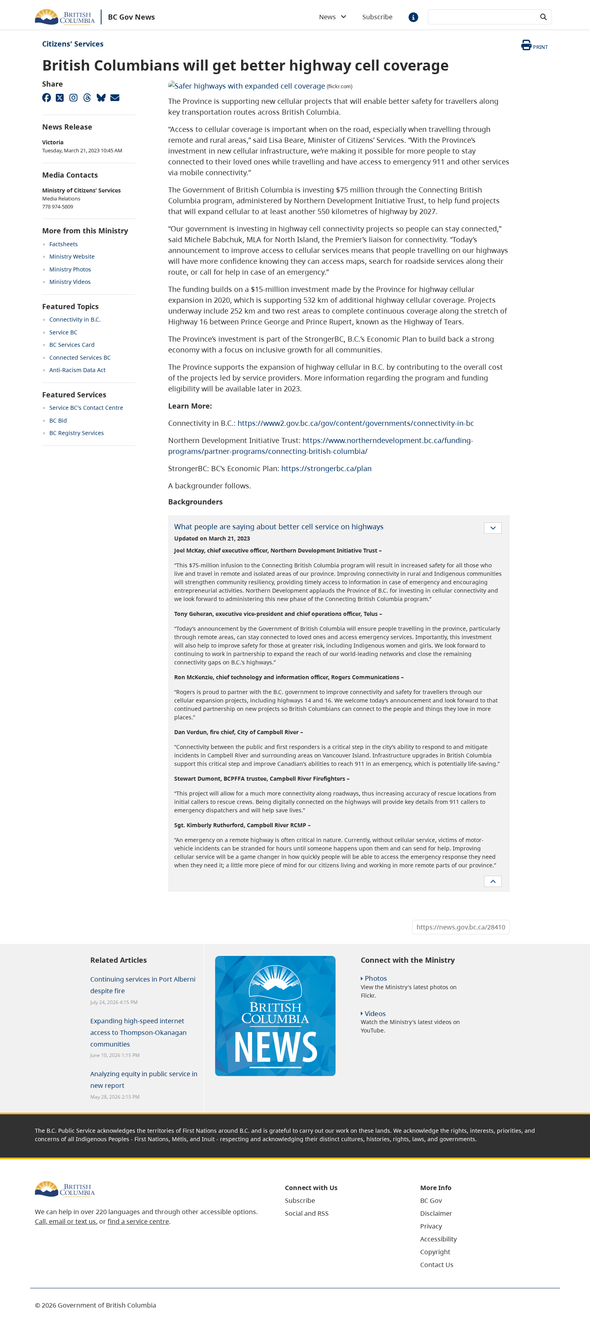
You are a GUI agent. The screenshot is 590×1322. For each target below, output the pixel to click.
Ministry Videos (70, 281)
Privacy (431, 1226)
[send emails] (114, 97)
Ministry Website (72, 256)
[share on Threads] (87, 97)
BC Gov (431, 1200)
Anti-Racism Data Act (77, 370)
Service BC (63, 332)
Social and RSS (307, 1213)
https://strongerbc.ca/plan (326, 468)
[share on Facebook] (46, 97)
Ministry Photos (70, 269)
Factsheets (63, 244)
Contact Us (437, 1264)
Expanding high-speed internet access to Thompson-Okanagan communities (138, 1032)
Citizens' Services (73, 44)
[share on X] (60, 97)
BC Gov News (131, 17)
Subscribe (377, 16)
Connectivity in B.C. (75, 319)
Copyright (435, 1251)
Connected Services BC (80, 357)
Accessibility (438, 1239)
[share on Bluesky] (101, 97)
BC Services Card (72, 344)
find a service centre (138, 1221)
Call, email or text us (65, 1221)
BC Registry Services (76, 433)
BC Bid (58, 420)
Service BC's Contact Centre (86, 407)
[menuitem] (342, 1200)
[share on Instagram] (73, 97)
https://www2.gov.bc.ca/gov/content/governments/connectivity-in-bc (356, 423)
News (330, 16)
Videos (375, 1013)
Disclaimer (436, 1213)
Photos (376, 978)
